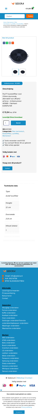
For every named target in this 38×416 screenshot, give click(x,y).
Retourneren (7, 296)
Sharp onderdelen (9, 363)
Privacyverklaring (8, 293)
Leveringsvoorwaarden (10, 291)
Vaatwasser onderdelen (19, 323)
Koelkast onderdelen (10, 315)
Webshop (20, 378)
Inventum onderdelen (10, 348)
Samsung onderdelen (10, 361)
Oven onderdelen (8, 318)
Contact (5, 298)
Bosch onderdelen (9, 345)
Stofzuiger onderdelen (10, 321)
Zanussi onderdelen (9, 371)
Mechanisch (10, 22)
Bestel (18, 123)
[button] (6, 8)
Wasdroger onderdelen (10, 326)
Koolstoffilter (20, 23)
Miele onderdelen (8, 356)
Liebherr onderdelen (10, 353)
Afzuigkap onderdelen (10, 308)
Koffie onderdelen (9, 313)
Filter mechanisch (18, 131)
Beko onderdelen (8, 343)
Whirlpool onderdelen (10, 369)
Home (4, 22)
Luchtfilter (13, 23)
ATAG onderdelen (8, 340)
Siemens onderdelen (10, 366)
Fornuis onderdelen (9, 310)
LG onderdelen (7, 351)
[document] (19, 402)
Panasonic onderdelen (10, 358)
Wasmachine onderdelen (11, 328)
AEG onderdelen (8, 338)
